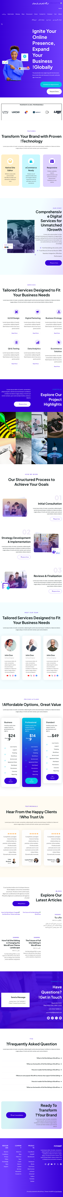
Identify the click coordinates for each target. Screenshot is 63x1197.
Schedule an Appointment (51, 84)
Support (6, 1166)
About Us (18, 1151)
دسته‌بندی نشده (58, 914)
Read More (22, 903)
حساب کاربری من (57, 19)
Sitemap (18, 14)
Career (19, 1161)
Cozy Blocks (31, 1151)
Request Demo (54, 91)
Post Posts (31, 1166)
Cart (55, 14)
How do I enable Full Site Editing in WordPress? (45, 1070)
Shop (23, 14)
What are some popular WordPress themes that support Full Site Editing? (38, 1075)
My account (29, 14)
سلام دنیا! (58, 917)
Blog (20, 1154)
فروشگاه (34, 19)
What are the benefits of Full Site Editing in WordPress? (43, 1064)
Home (60, 8)
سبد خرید (48, 19)
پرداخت (4, 14)
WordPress (37, 937)
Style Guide (11, 14)
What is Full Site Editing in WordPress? (48, 1058)
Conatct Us (18, 1174)
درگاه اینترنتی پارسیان (40, 3)
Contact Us (42, 14)
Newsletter (18, 1171)
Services (19, 1169)
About (60, 14)
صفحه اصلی (41, 19)
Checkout (49, 14)
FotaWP (32, 1154)
